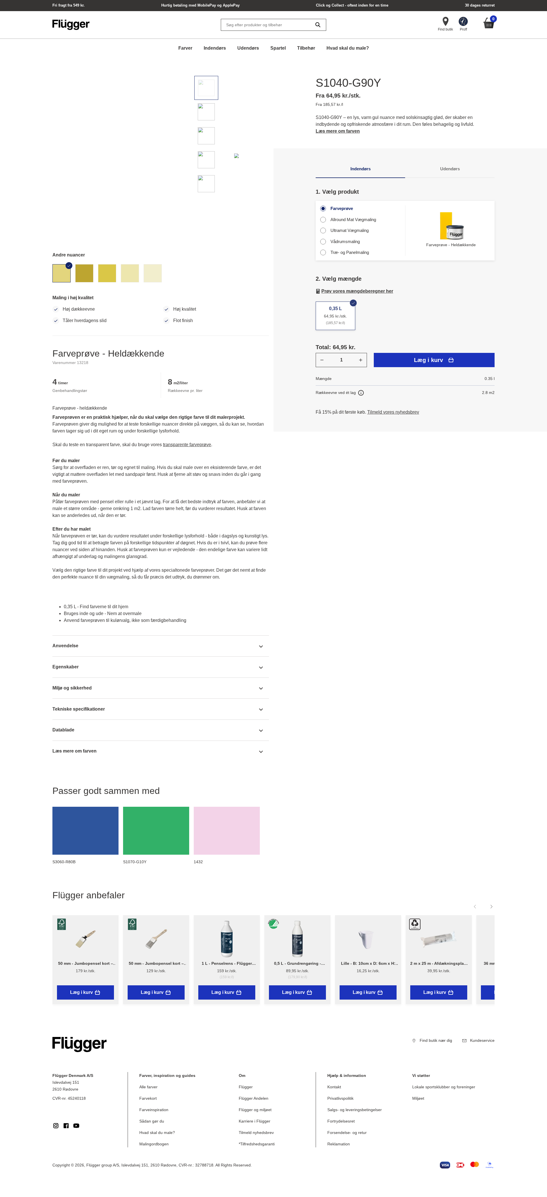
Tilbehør (306, 48)
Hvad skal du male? (347, 48)
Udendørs (248, 48)
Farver (185, 48)
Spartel (278, 48)
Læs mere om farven (338, 131)
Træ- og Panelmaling (349, 252)
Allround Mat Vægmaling (353, 219)
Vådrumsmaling (345, 241)
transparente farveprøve (187, 444)
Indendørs (215, 48)
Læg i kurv (428, 360)
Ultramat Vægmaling (349, 230)
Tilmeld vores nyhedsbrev (393, 412)
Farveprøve (341, 208)
